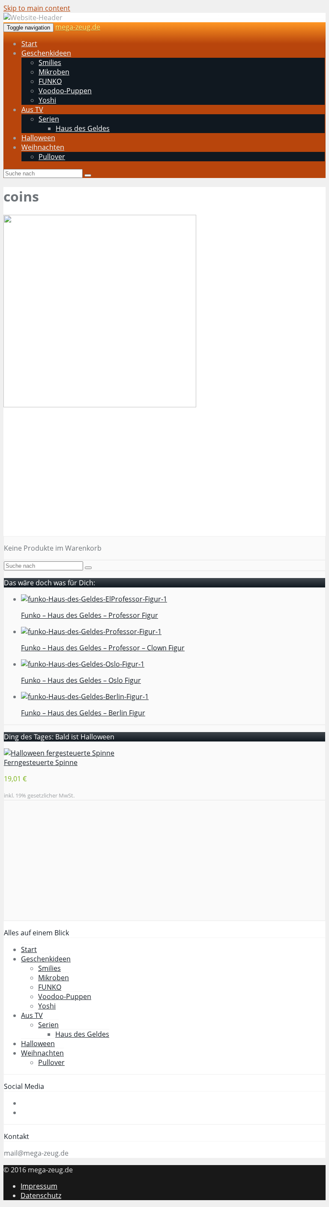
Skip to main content (36, 8)
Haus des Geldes (83, 128)
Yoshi (47, 100)
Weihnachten (42, 147)
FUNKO (50, 81)
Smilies (50, 62)
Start (29, 43)
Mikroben (54, 72)
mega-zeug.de (77, 27)
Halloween (38, 137)
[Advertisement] (164, 476)
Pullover (52, 156)
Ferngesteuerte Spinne (41, 762)
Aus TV (32, 109)
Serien (49, 119)
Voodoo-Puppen (65, 90)
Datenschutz (41, 1195)
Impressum (39, 1186)
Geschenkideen (46, 53)
